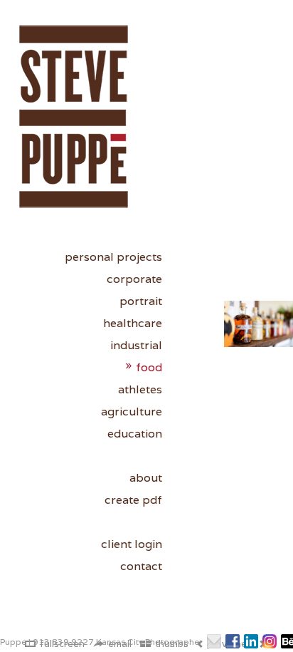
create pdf (133, 499)
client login (131, 544)
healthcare (132, 323)
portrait (140, 301)
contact (141, 566)
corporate (134, 278)
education (134, 433)
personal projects (113, 256)
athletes (140, 389)
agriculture (131, 411)
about (145, 477)
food (149, 367)
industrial (136, 345)
